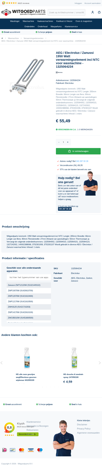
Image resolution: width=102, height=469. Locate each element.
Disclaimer (82, 424)
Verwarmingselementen (33, 38)
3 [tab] (50, 387)
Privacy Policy (83, 429)
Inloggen (78, 3)
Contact (30, 434)
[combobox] (66, 12)
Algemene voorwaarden (88, 433)
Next (100, 362)
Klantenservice (34, 422)
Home (2, 38)
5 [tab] (58, 387)
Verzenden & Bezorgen (37, 426)
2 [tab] (46, 387)
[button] (92, 12)
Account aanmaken (92, 3)
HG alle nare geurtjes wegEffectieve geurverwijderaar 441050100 (26, 377)
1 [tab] (42, 387)
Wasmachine (13, 38)
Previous (2, 362)
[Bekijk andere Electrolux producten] (59, 72)
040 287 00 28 (82, 161)
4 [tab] (54, 387)
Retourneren (32, 430)
